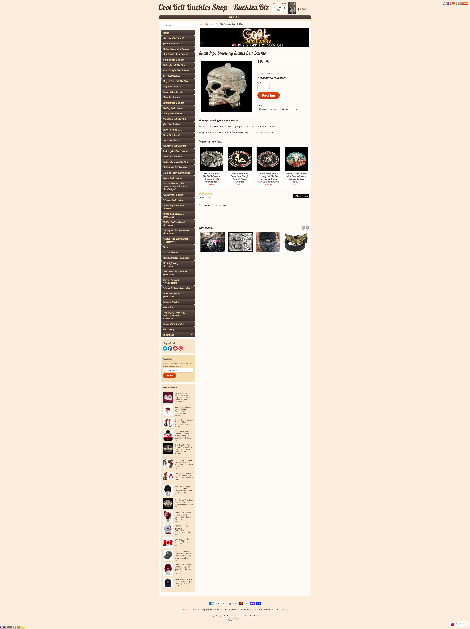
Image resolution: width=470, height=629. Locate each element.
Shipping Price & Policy (212, 609)
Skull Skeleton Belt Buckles (176, 172)
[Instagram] (180, 348)
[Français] (6, 627)
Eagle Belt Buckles (172, 86)
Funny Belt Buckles (172, 113)
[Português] (19, 627)
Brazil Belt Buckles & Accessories (173, 215)
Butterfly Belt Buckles (174, 65)
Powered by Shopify (235, 620)
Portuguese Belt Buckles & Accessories (176, 232)
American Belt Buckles (174, 38)
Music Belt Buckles (172, 156)
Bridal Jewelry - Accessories (171, 265)
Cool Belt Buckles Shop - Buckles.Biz (214, 7)
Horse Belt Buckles (172, 135)
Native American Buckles (175, 161)
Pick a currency (279, 8)
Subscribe (169, 375)
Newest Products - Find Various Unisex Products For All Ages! (175, 186)
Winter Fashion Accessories (176, 288)
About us (195, 609)
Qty (259, 82)
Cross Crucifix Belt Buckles (176, 70)
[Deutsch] (10, 627)
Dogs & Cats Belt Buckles (175, 81)
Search (185, 609)
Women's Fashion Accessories (171, 295)
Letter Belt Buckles (172, 140)
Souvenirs (168, 307)
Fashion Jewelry (171, 301)
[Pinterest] (175, 348)
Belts (165, 247)
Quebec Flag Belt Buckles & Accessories (175, 240)
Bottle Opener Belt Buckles (176, 48)
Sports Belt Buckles (172, 178)
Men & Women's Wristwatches (171, 281)
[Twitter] (165, 348)
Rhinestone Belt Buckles (175, 167)
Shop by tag (169, 329)
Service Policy (281, 609)
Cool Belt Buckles (171, 75)
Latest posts (168, 334)
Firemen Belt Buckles (173, 102)
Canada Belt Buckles (173, 59)
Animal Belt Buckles (173, 43)
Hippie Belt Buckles (172, 129)
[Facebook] (170, 348)
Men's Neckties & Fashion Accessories (175, 273)
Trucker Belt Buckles (173, 194)
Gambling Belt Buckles (174, 118)
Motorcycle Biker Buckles (175, 151)
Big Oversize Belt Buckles (175, 54)
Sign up (283, 3)
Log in (274, 3)
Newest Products (171, 252)
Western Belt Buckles (173, 200)
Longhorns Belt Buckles (174, 145)
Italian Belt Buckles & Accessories (174, 224)
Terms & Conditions (264, 609)
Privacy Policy (231, 609)
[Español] (23, 627)
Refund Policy (246, 609)
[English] (2, 627)
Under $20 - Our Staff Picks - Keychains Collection (174, 315)
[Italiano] (14, 627)
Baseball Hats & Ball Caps (176, 257)
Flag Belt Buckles (171, 97)
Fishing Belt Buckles (173, 108)
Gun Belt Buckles (171, 124)
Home (166, 32)
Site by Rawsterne (235, 618)
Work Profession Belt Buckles (173, 207)
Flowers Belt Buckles (173, 91)
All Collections (234, 17)
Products (210, 24)
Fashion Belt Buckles (173, 323)
